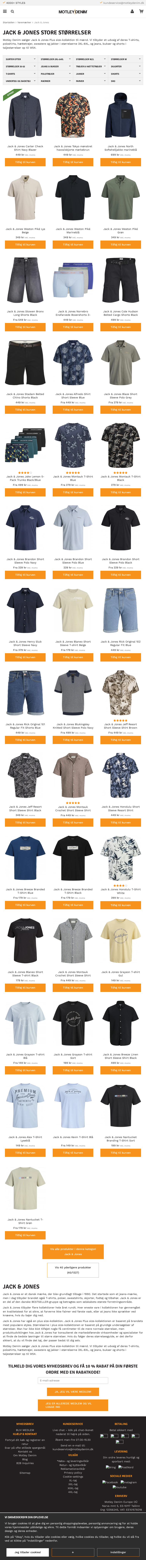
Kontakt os (25, 1451)
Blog (25, 1459)
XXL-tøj (73, 1484)
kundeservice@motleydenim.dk (123, 2)
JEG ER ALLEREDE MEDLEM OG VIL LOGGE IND (69, 1405)
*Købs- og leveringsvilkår (73, 1461)
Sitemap (25, 1472)
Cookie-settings (73, 1476)
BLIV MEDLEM (25, 1430)
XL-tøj (73, 1480)
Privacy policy (73, 1472)
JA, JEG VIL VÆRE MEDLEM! (73, 1391)
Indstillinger (118, 1552)
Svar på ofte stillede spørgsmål (25, 1447)
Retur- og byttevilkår (73, 1465)
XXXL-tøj (73, 1488)
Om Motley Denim (24, 1455)
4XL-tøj (73, 1492)
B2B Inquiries (25, 1463)
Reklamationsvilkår (73, 1468)
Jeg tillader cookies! (28, 1552)
